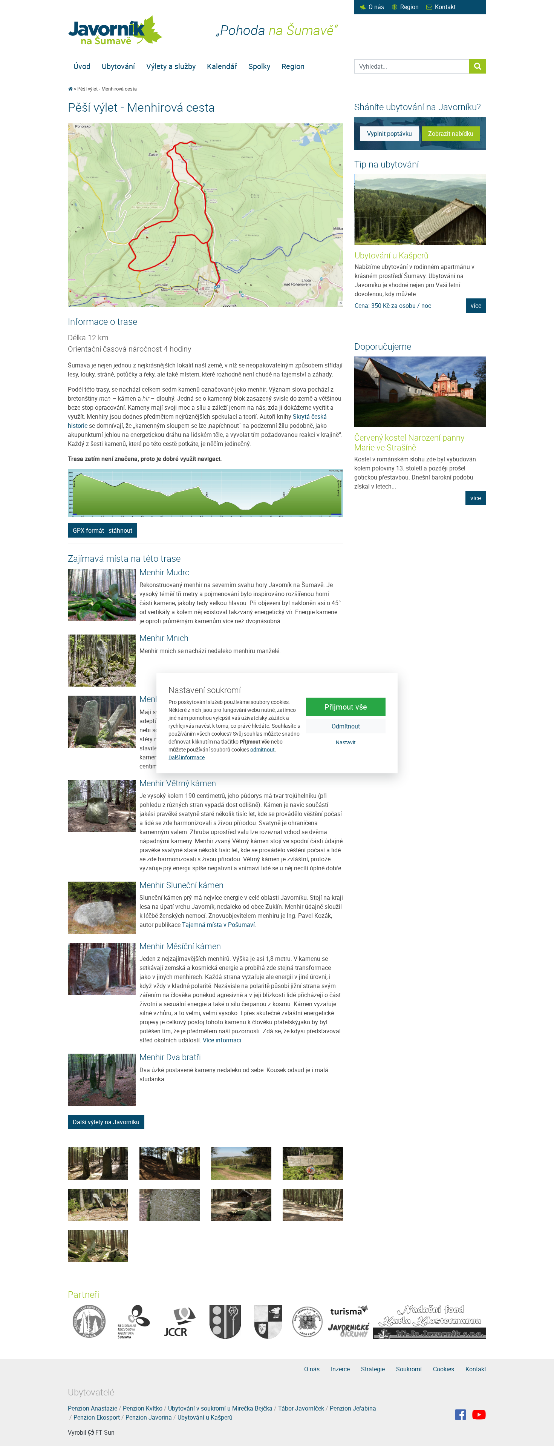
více (476, 305)
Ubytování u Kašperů (392, 255)
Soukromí (409, 1369)
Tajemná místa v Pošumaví (218, 924)
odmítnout (262, 749)
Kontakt (445, 7)
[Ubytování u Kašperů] (421, 209)
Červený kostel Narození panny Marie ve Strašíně (409, 442)
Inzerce (340, 1369)
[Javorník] (479, 1415)
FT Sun (105, 1432)
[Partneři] (89, 1321)
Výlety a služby (171, 66)
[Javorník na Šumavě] (70, 88)
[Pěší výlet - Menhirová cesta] (98, 1163)
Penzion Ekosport (96, 1417)
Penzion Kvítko (142, 1408)
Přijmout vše (345, 707)
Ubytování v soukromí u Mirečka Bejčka (220, 1408)
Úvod (81, 66)
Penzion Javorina (148, 1417)
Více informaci (222, 1040)
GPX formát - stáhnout (102, 530)
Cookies (443, 1369)
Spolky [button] (259, 66)
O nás (376, 7)
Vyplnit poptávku (389, 133)
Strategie (373, 1369)
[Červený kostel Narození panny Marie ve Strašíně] (420, 392)
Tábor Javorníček (301, 1408)
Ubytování (118, 66)
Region (409, 7)
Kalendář (222, 66)
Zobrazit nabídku (450, 133)
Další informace (186, 757)
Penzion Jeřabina (353, 1408)
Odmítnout (346, 726)
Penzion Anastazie (92, 1408)
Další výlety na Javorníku (106, 1122)
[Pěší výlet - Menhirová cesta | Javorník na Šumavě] (116, 30)
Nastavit (346, 742)
